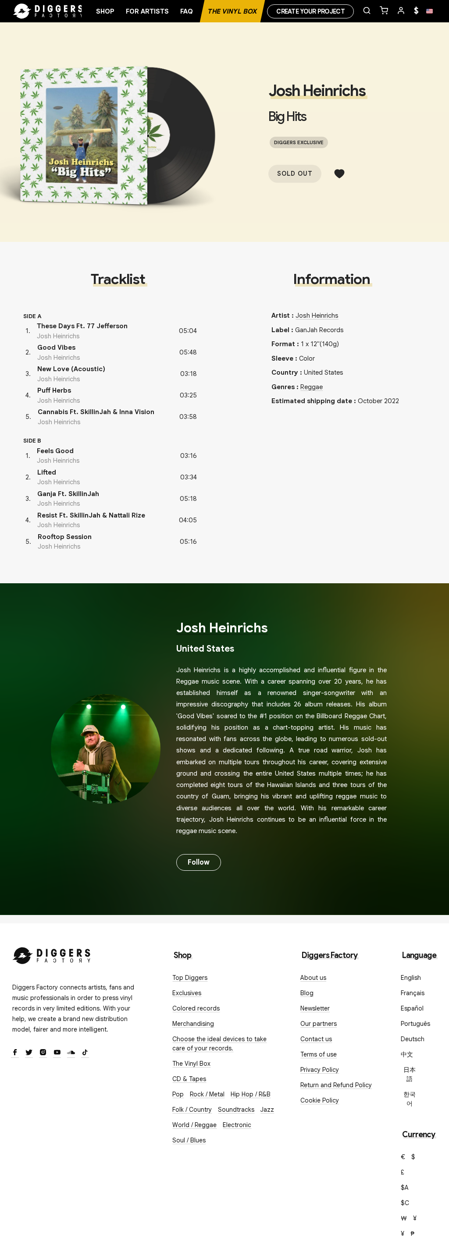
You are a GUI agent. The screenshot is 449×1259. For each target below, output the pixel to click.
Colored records (196, 1008)
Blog (307, 993)
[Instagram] (43, 1053)
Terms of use (318, 1054)
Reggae (311, 387)
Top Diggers (189, 978)
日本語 (409, 1074)
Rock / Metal (207, 1094)
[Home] (48, 11)
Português (415, 1024)
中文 (407, 1054)
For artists (147, 11)
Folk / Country (192, 1110)
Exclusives (186, 993)
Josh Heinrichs (316, 90)
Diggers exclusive (299, 142)
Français (412, 993)
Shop (105, 11)
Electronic (237, 1125)
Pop (178, 1094)
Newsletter (315, 1008)
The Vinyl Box (232, 11)
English (411, 978)
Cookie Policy (319, 1100)
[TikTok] (85, 1053)
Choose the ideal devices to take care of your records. (219, 1043)
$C (405, 1203)
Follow (199, 862)
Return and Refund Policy (336, 1085)
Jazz (267, 1110)
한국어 (409, 1098)
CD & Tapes (189, 1079)
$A (405, 1188)
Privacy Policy (319, 1070)
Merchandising (193, 1024)
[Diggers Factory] (52, 953)
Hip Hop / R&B (251, 1094)
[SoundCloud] (71, 1053)
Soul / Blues (189, 1140)
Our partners (318, 1024)
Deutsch (412, 1039)
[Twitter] (29, 1053)
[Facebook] (15, 1053)
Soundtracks (236, 1110)
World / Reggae (194, 1125)
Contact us (316, 1039)
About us (313, 978)
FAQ (186, 11)
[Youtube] (57, 1053)
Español (412, 1008)
